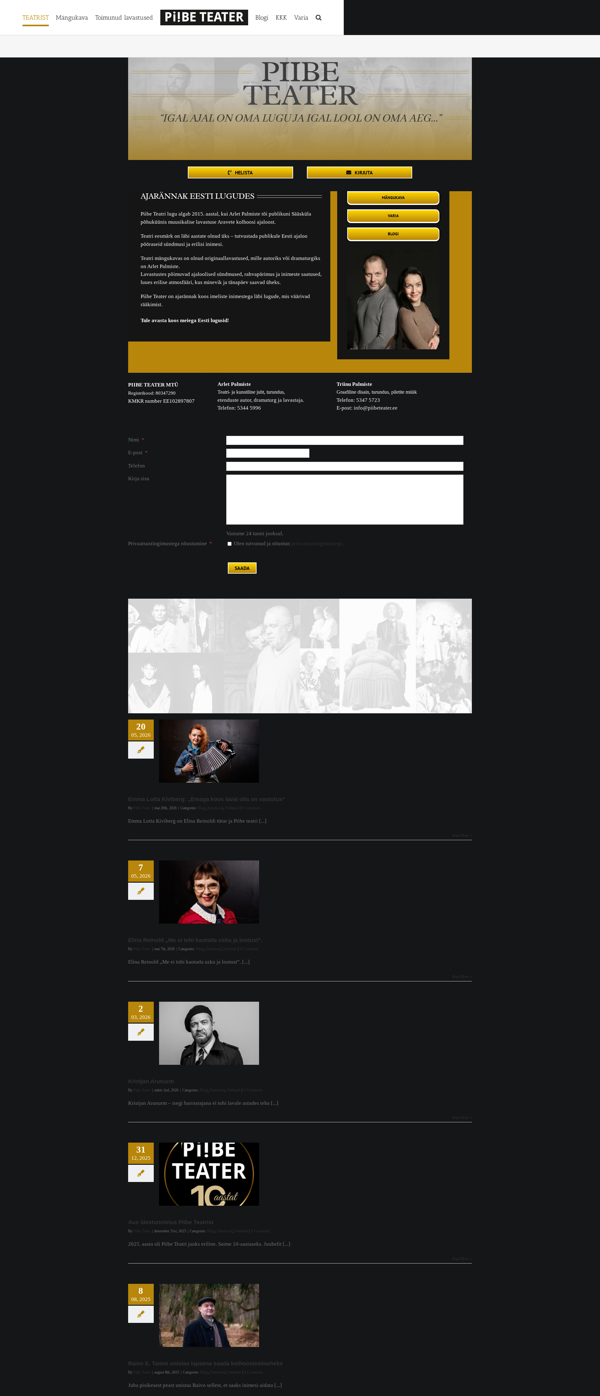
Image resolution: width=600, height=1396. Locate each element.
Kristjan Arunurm (151, 1081)
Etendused (215, 808)
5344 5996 (249, 408)
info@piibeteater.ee (376, 408)
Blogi (202, 808)
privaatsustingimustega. (317, 543)
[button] (317, 17)
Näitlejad (231, 808)
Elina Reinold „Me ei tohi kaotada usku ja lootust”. (195, 940)
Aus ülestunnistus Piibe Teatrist (170, 1222)
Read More (460, 835)
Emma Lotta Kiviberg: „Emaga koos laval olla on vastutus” (206, 799)
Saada (242, 568)
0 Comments (251, 808)
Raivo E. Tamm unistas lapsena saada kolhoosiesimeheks (205, 1363)
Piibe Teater (142, 808)
